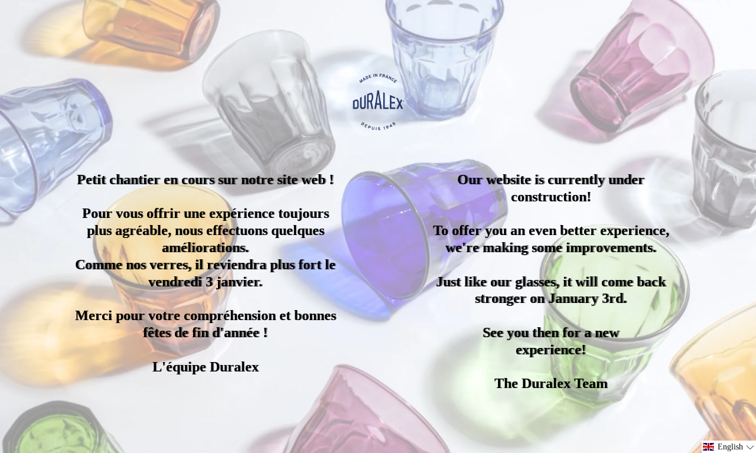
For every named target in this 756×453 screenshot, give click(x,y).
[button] (729, 447)
